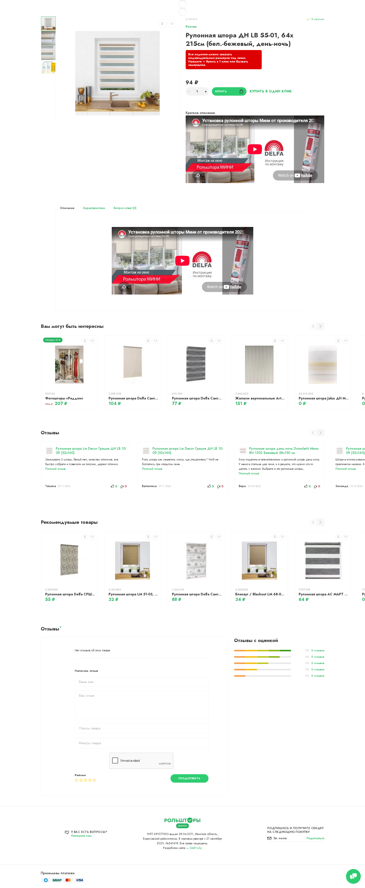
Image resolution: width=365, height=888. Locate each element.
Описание (67, 208)
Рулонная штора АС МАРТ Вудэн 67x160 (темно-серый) (324, 594)
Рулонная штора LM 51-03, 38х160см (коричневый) (134, 594)
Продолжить (189, 778)
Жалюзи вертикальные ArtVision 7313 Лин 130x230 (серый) (260, 398)
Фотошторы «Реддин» (64, 398)
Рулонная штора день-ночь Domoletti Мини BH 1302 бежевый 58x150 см (284, 450)
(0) (134, 208)
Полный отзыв (55, 469)
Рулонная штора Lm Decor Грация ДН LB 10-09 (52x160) (91, 450)
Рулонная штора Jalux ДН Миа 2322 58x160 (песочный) (324, 398)
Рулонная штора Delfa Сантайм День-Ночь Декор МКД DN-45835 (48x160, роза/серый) (197, 594)
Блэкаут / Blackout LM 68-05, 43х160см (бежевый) (260, 594)
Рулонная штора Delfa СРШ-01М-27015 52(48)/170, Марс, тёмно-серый (70, 594)
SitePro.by (196, 848)
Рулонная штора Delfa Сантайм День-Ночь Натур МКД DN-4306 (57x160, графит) (197, 398)
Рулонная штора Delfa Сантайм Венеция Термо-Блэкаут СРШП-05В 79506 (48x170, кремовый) (134, 398)
